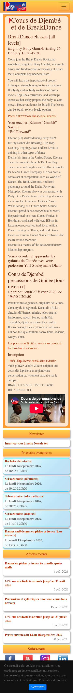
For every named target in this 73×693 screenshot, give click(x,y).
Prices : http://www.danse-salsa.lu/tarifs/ (32, 116)
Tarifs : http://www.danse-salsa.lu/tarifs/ (32, 361)
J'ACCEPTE (37, 687)
